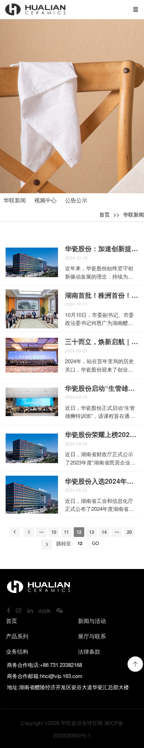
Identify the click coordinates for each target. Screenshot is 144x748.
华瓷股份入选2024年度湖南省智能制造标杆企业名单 (101, 481)
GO (95, 543)
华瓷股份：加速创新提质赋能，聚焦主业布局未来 (101, 248)
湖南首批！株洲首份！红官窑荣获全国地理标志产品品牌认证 (101, 295)
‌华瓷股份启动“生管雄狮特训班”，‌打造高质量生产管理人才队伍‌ (101, 388)
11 (66, 532)
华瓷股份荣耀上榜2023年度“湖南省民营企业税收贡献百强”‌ (101, 434)
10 (53, 532)
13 (91, 532)
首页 (104, 214)
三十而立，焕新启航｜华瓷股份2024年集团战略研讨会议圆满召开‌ (101, 341)
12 (79, 532)
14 (104, 532)
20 (129, 532)
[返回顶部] (135, 664)
